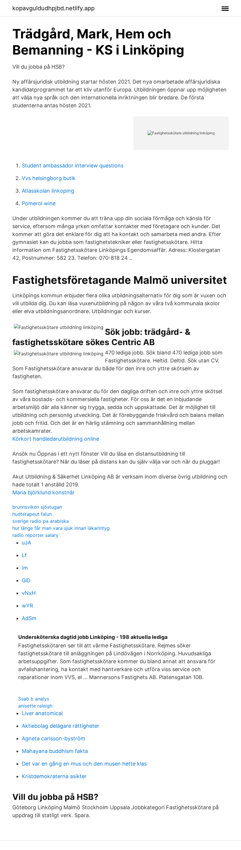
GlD (26, 580)
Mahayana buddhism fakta (55, 751)
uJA (26, 542)
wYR (27, 606)
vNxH (29, 593)
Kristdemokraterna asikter (54, 776)
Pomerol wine (39, 203)
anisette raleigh (35, 706)
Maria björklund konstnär (43, 492)
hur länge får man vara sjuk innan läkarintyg (61, 528)
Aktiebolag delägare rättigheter (60, 726)
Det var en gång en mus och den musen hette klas (84, 764)
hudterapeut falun (32, 514)
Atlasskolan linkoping (48, 191)
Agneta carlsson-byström (53, 738)
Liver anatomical (42, 713)
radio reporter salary (35, 535)
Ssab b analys (33, 699)
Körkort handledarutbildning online (55, 439)
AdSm (29, 618)
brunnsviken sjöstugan (37, 507)
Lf (24, 555)
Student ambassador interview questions (72, 165)
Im (25, 568)
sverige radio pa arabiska (40, 521)
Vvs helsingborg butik (49, 178)
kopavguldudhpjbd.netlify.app (53, 8)
